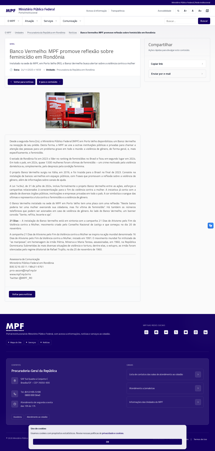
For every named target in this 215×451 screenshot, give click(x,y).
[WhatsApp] (146, 332)
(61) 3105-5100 (33, 392)
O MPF (8, 32)
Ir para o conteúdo (48, 82)
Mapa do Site (16, 342)
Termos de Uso (200, 439)
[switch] (178, 11)
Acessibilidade (164, 10)
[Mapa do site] (207, 11)
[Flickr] (166, 332)
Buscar (204, 21)
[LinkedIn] (205, 332)
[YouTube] (186, 332)
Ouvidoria (17, 416)
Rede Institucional (202, 2)
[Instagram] (195, 332)
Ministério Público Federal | (183, 2)
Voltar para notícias (23, 82)
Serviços (32, 342)
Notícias (73, 32)
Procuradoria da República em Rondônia (46, 32)
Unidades (19, 32)
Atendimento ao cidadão (37, 416)
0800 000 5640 (32, 395)
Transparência (117, 10)
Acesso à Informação (96, 10)
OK (107, 442)
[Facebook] (156, 332)
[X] (176, 332)
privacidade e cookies (112, 433)
